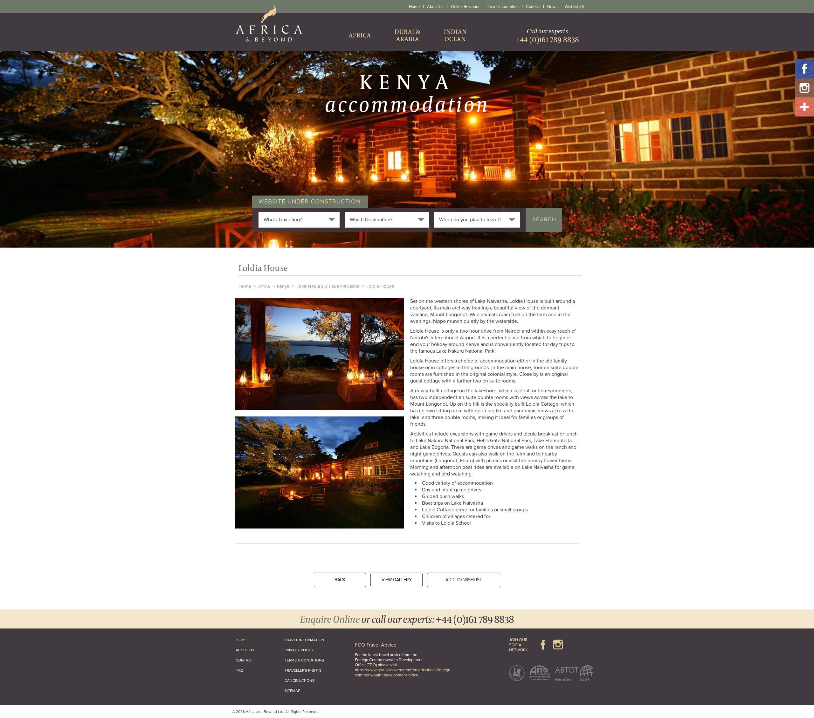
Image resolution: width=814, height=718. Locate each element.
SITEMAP (292, 690)
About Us (435, 6)
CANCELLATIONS (299, 680)
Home (414, 6)
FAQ (239, 670)
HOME (241, 640)
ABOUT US (245, 650)
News (552, 6)
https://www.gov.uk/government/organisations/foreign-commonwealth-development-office (403, 673)
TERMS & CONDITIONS (304, 660)
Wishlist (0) (574, 6)
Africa (264, 286)
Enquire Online (330, 619)
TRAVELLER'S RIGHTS (303, 670)
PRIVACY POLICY (299, 650)
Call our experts (547, 35)
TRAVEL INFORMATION (304, 640)
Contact (533, 6)
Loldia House (380, 286)
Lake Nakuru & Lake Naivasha (327, 286)
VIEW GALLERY (397, 579)
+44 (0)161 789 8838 (475, 619)
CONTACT (244, 660)
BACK (340, 579)
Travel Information (503, 6)
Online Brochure (465, 6)
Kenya (283, 286)
